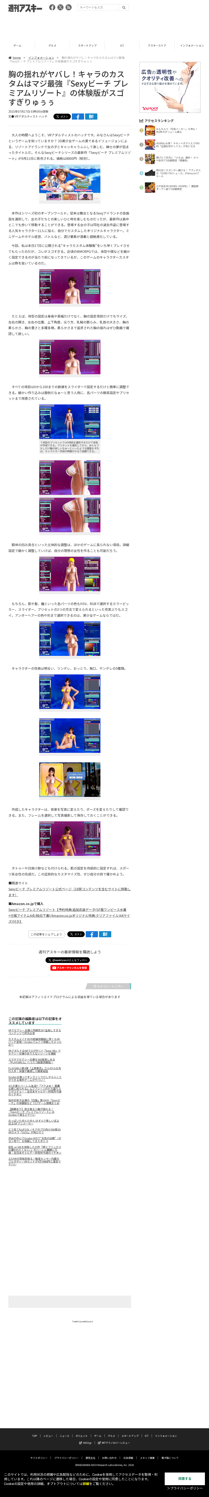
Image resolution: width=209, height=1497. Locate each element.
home (17, 58)
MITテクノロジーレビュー (116, 1442)
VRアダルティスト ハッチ (31, 116)
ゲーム (97, 1435)
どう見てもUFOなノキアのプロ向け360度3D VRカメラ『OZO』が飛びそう (34, 1131)
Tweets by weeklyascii (82, 1321)
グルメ (17, 45)
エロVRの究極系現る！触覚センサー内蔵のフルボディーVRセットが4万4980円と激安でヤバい (34, 1161)
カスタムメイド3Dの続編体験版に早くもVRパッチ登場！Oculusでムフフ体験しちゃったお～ (35, 1042)
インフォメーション (157, 45)
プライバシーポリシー (66, 1457)
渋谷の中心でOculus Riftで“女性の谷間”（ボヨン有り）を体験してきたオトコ (34, 1140)
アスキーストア (122, 45)
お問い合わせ (109, 1457)
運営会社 (90, 1457)
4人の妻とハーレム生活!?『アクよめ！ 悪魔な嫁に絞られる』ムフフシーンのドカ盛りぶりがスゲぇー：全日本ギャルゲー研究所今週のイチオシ (34, 1090)
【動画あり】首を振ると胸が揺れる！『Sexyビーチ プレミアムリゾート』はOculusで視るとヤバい (31, 1112)
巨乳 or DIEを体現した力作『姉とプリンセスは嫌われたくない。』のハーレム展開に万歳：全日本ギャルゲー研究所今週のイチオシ (34, 1150)
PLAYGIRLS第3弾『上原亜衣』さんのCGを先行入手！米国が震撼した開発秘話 (34, 1070)
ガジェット (82, 1435)
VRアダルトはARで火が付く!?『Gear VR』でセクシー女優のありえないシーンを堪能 (34, 1052)
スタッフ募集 (147, 1457)
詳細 (86, 1484)
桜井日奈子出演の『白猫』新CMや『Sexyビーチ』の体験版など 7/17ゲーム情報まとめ (34, 1102)
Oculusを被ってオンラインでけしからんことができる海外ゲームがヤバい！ (35, 1078)
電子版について (170, 1457)
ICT (87, 45)
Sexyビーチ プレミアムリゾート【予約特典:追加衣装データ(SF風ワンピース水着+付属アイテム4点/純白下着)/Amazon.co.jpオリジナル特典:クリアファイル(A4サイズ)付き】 (69, 915)
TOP (34, 1435)
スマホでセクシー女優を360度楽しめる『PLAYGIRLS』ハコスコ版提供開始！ (31, 1061)
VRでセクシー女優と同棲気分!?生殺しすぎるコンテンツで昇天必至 (34, 1032)
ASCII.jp (87, 1442)
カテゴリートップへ (110, 986)
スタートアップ (52, 45)
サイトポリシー (39, 1457)
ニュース (64, 1435)
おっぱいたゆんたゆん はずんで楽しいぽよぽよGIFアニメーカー (33, 1122)
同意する (184, 1479)
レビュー (48, 1435)
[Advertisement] (104, 25)
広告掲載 (128, 1457)
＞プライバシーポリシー (185, 1488)
